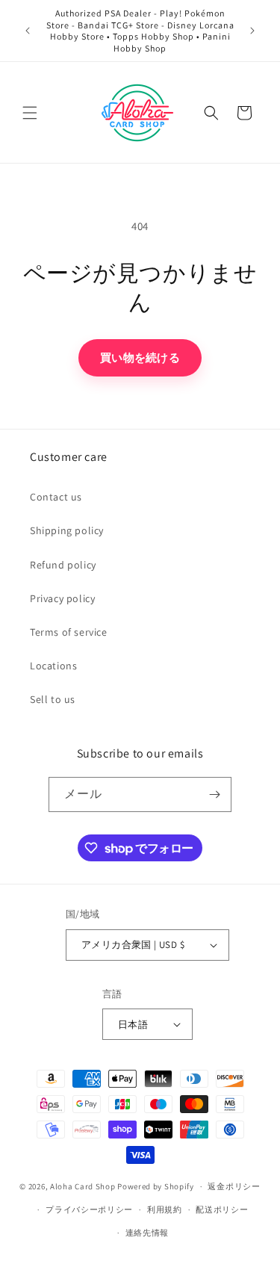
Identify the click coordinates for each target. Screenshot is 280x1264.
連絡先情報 (147, 1232)
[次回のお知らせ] (252, 30)
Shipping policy (67, 530)
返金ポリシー (234, 1186)
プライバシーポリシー (89, 1209)
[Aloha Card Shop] (138, 112)
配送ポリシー (222, 1209)
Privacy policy (62, 598)
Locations (53, 665)
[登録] (214, 794)
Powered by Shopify (155, 1186)
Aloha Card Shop (83, 1186)
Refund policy (63, 564)
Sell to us (52, 699)
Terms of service (69, 632)
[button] (29, 112)
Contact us (56, 497)
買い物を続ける (140, 357)
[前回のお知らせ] (27, 30)
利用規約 (164, 1209)
